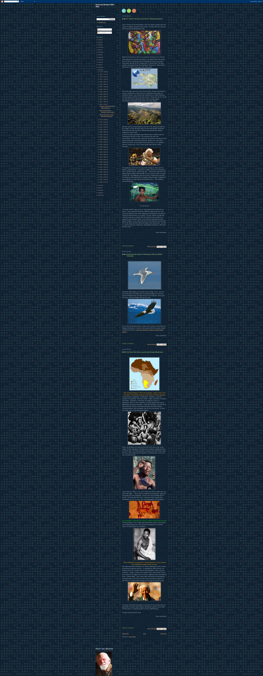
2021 (99, 49)
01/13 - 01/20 (103, 179)
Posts (100, 29)
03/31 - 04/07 (103, 152)
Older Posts (163, 633)
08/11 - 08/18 (103, 101)
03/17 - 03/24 (103, 157)
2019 (99, 54)
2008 (99, 195)
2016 (99, 62)
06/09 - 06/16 (103, 137)
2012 (99, 185)
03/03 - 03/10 (103, 162)
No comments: (153, 246)
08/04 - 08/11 (103, 104)
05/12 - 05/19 (103, 144)
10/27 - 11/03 (103, 79)
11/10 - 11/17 (103, 74)
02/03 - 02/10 (103, 172)
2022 (99, 47)
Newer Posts (125, 633)
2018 (99, 57)
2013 (99, 69)
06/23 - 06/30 (103, 132)
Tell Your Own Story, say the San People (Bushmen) (145, 352)
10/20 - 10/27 (103, 81)
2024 (99, 42)
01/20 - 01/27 (103, 177)
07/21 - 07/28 (103, 122)
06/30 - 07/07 (103, 129)
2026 (99, 39)
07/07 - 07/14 (103, 127)
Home (144, 633)
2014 (99, 67)
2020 (99, 52)
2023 (99, 44)
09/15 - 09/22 (103, 91)
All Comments (102, 32)
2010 (99, 190)
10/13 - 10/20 (103, 84)
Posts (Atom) (132, 636)
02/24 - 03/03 (103, 164)
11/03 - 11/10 (103, 76)
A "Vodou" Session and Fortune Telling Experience (145, 19)
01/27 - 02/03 (103, 174)
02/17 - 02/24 (103, 167)
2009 (99, 192)
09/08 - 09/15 (103, 94)
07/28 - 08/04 (103, 119)
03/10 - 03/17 (103, 159)
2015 (99, 64)
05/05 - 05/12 (103, 147)
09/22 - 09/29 (103, 89)
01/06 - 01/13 (103, 182)
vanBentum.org (102, 22)
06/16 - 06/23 (103, 134)
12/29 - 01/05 (103, 71)
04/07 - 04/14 (103, 149)
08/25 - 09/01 (103, 99)
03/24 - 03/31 (103, 154)
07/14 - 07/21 (103, 124)
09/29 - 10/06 (103, 86)
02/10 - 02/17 (103, 169)
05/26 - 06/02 (103, 139)
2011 (99, 187)
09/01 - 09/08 (103, 96)
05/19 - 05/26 (103, 142)
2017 (99, 59)
